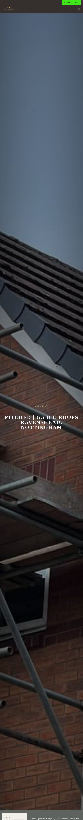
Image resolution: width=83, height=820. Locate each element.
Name (8, 817)
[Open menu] (79, 9)
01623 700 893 (71, 3)
